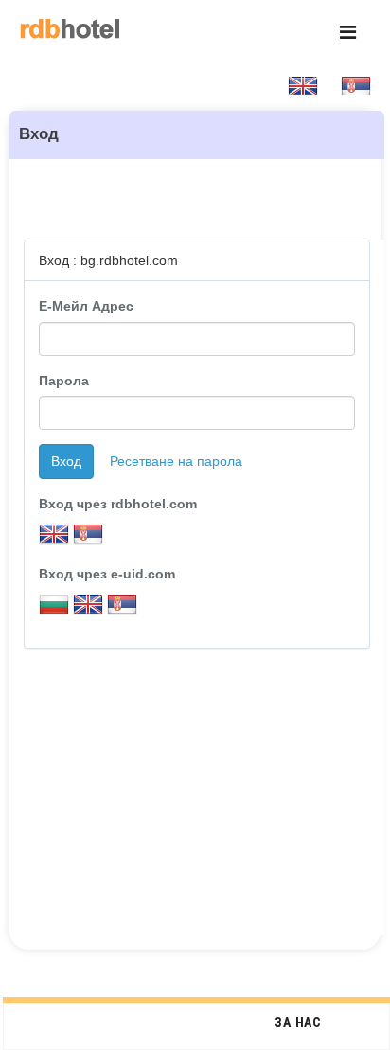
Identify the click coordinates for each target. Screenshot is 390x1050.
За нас (298, 1022)
